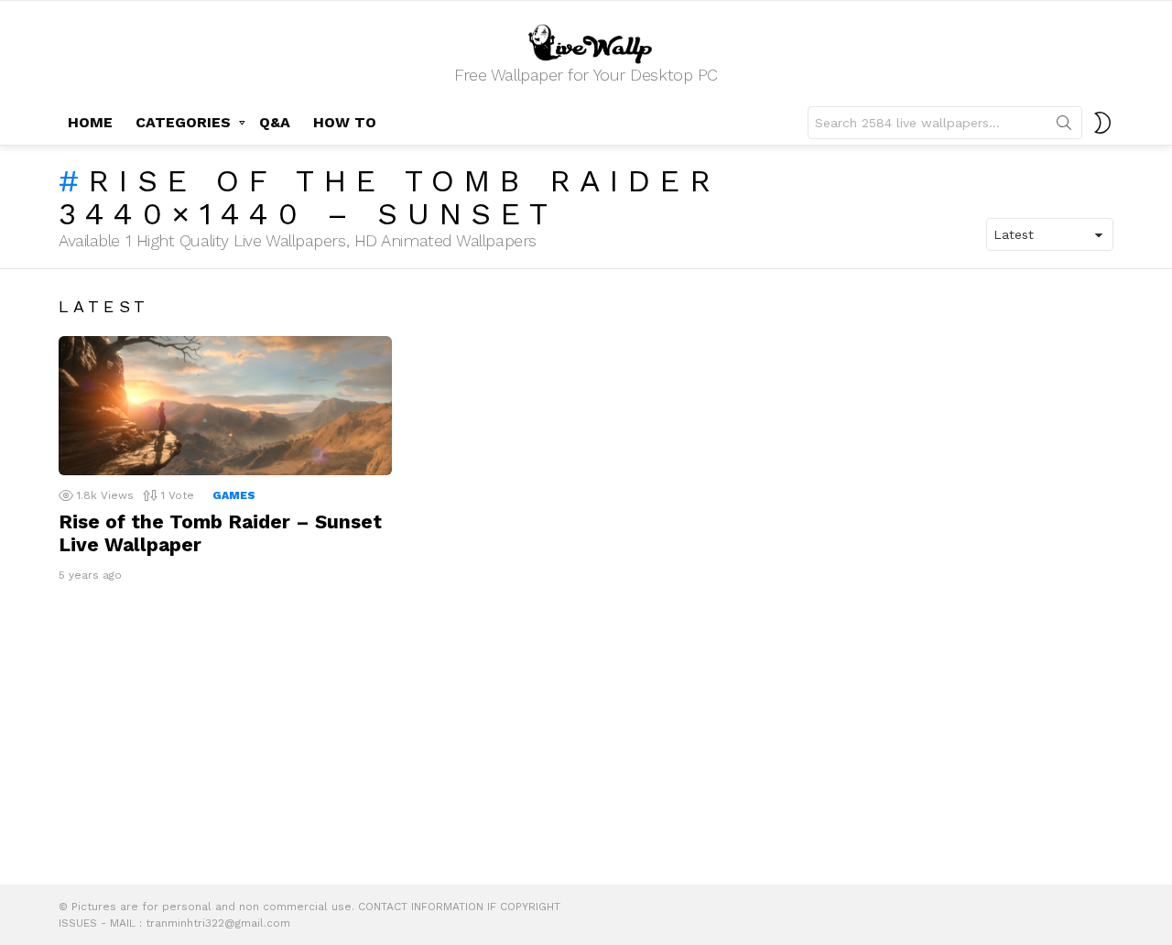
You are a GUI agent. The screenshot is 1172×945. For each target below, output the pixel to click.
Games (233, 495)
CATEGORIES (183, 122)
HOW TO (344, 122)
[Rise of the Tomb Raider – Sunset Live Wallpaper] (225, 405)
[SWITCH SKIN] (1102, 122)
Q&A (274, 122)
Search (1064, 126)
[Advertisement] (586, 738)
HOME (90, 122)
